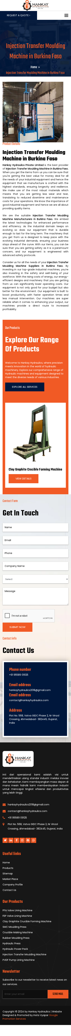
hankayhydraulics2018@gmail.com (30, 690)
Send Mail (58, 994)
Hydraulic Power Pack (15, 949)
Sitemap (8, 873)
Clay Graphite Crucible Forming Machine (35, 469)
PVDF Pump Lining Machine (19, 960)
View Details (24, 478)
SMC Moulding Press (14, 927)
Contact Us (9, 890)
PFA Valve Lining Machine (17, 910)
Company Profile (13, 884)
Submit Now (17, 627)
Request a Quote (18, 15)
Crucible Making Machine (18, 932)
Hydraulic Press (12, 943)
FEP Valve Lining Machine (17, 916)
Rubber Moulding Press (16, 938)
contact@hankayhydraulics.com (29, 700)
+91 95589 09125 (18, 674)
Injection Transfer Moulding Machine (24, 954)
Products (8, 868)
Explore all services (24, 387)
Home (34, 67)
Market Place (10, 879)
